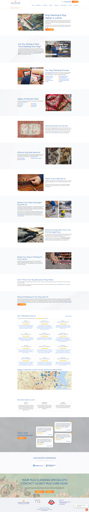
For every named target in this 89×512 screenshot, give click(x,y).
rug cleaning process (49, 72)
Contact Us (75, 1)
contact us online (64, 26)
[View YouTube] (39, 501)
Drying (47, 81)
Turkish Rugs (34, 103)
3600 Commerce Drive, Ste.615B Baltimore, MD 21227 (65, 502)
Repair (51, 5)
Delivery (61, 81)
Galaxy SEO (46, 510)
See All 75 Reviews (69, 316)
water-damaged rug (20, 214)
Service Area (17, 7)
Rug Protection (63, 5)
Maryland (35, 53)
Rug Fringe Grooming (63, 77)
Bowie (27, 302)
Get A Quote (50, 491)
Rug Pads (56, 5)
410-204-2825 (67, 1)
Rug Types (45, 5)
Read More (44, 431)
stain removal (32, 156)
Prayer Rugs (34, 106)
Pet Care (70, 5)
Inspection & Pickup (49, 76)
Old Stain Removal (21, 158)
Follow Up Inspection (49, 77)
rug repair (46, 238)
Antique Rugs (34, 105)
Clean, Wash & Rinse (49, 80)
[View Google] (37, 501)
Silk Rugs (20, 106)
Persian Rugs (21, 105)
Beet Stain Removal (22, 159)
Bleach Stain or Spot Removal (37, 158)
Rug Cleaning (38, 5)
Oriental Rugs (21, 103)
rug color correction (55, 131)
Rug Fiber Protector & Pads (64, 80)
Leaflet (57, 389)
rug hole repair (60, 284)
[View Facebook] (35, 501)
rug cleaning (59, 235)
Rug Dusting (48, 78)
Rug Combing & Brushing (64, 76)
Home (33, 5)
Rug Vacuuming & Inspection (64, 78)
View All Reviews (22, 438)
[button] (42, 377)
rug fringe (59, 180)
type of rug (24, 101)
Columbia (23, 302)
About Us (76, 5)
